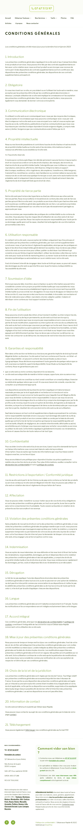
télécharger (30, 730)
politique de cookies (45, 465)
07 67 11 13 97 (13, 750)
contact (13, 715)
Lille (26, 804)
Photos (63, 18)
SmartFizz (48, 825)
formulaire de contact (57, 761)
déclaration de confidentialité (17, 465)
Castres (26, 799)
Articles (8, 23)
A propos (18, 23)
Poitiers (15, 804)
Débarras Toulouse (22, 18)
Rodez (16, 802)
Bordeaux (26, 797)
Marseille (23, 802)
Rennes (21, 804)
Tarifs (53, 18)
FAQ (72, 18)
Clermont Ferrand (11, 806)
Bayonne (8, 809)
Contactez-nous (68, 804)
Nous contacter (32, 23)
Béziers (7, 799)
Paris (6, 802)
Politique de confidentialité (45, 822)
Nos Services (40, 18)
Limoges (25, 806)
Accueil (8, 18)
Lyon (20, 806)
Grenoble (8, 804)
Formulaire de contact (13, 754)
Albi (21, 799)
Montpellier (15, 799)
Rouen (11, 802)
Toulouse (18, 797)
